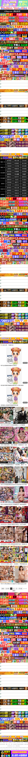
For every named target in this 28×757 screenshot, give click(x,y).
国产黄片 (9, 187)
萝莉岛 (24, 185)
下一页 (20, 588)
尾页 (14, 590)
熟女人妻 (17, 187)
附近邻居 (9, 171)
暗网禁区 (9, 190)
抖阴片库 (3, 189)
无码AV (3, 183)
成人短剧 (24, 193)
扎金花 (16, 179)
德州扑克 (24, 176)
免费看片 (3, 194)
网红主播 (17, 160)
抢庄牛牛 (17, 176)
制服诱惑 (24, 190)
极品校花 (9, 195)
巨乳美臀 (24, 166)
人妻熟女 (9, 168)
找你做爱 (24, 171)
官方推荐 (3, 178)
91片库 (9, 185)
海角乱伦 (17, 190)
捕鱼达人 (9, 176)
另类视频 (24, 168)
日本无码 (24, 160)
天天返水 (24, 179)
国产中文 (9, 193)
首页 (3, 588)
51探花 (24, 182)
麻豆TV (17, 182)
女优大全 (17, 185)
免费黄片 (24, 187)
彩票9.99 (9, 179)
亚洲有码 (9, 163)
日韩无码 (24, 195)
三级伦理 (9, 166)
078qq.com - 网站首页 (12, 11)
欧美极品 (17, 163)
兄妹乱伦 (17, 193)
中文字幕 (17, 166)
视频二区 (3, 167)
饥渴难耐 (17, 171)
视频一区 (3, 162)
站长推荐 (3, 172)
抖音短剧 (9, 182)
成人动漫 (24, 163)
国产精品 (9, 160)
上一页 (7, 588)
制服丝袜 (17, 168)
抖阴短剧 (17, 195)
